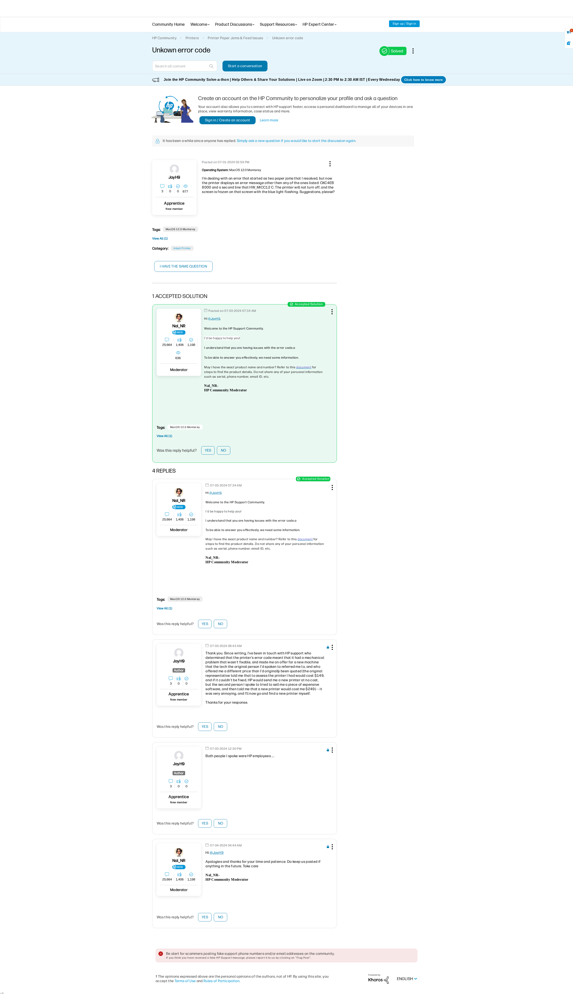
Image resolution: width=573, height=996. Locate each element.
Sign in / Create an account (227, 120)
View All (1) (160, 238)
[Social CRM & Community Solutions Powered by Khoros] (378, 979)
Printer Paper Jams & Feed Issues (235, 38)
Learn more (269, 120)
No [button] (223, 450)
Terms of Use (185, 981)
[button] (329, 163)
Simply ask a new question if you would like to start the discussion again (296, 141)
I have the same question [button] (183, 266)
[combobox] (184, 66)
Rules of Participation (221, 981)
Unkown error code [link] (287, 38)
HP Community (164, 38)
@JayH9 (214, 319)
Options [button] (415, 50)
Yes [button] (208, 450)
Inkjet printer (182, 248)
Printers (192, 38)
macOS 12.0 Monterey (180, 229)
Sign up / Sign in (404, 24)
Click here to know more (423, 79)
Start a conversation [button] (245, 66)
